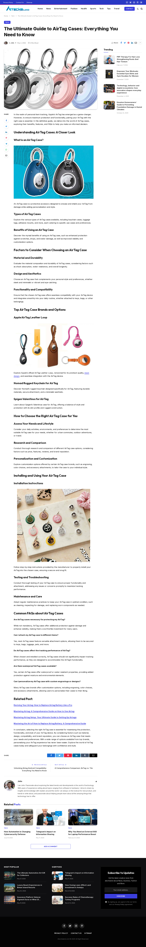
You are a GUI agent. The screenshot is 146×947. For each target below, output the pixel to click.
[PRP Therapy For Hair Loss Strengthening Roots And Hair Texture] (109, 59)
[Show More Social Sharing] (140, 43)
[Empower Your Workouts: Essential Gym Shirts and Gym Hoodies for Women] (109, 74)
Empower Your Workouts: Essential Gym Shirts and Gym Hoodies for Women (127, 73)
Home (40, 9)
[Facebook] (6, 120)
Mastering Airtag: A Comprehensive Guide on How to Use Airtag (44, 711)
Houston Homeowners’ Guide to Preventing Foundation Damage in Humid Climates (129, 106)
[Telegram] (6, 143)
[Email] (6, 155)
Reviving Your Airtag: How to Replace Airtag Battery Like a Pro (43, 705)
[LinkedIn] (6, 132)
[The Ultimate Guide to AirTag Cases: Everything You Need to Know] (50, 78)
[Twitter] (6, 126)
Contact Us (20, 2)
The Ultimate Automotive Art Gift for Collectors (31, 874)
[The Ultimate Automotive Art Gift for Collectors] (9, 875)
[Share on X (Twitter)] (124, 43)
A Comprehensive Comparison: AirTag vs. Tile (74, 768)
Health (84, 9)
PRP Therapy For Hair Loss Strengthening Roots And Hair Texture (128, 59)
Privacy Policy (8, 2)
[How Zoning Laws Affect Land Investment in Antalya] (57, 888)
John (12, 43)
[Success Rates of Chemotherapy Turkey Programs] (57, 900)
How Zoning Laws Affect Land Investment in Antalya (78, 886)
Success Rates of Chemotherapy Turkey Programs (79, 898)
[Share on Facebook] (121, 43)
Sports (93, 9)
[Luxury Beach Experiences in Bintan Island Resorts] (9, 888)
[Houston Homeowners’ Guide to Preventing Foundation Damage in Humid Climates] (109, 105)
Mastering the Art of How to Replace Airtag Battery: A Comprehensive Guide (50, 723)
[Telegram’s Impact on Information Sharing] (50, 817)
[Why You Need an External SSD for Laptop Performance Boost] (82, 817)
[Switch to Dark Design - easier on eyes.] (137, 9)
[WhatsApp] (6, 149)
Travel (116, 9)
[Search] (141, 8)
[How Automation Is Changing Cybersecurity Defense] (18, 817)
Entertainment (60, 9)
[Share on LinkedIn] (132, 43)
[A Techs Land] (17, 9)
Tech (101, 9)
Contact (129, 9)
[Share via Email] (135, 43)
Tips (109, 9)
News (48, 9)
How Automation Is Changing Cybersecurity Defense (17, 833)
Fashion (74, 9)
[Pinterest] (6, 138)
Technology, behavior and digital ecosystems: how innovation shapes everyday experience (129, 89)
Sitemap (29, 2)
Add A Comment (50, 846)
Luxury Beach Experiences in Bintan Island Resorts (29, 886)
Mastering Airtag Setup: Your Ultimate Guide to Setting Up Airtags (45, 717)
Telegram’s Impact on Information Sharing (46, 833)
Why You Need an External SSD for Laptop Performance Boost (82, 833)
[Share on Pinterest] (128, 43)
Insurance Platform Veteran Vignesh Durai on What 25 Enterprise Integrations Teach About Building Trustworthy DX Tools (30, 898)
